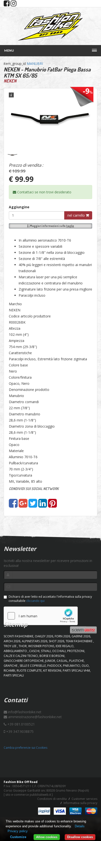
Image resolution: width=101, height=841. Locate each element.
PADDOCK (54, 666)
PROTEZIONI (75, 651)
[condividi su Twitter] (32, 505)
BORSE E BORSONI (51, 656)
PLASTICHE (76, 661)
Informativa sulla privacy (80, 803)
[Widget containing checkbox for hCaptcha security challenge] (41, 616)
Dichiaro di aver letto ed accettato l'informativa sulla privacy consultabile (50, 599)
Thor (23, 646)
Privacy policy (18, 831)
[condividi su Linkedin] (42, 505)
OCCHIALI (59, 651)
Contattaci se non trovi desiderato (43, 192)
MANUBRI (35, 63)
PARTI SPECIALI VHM (76, 670)
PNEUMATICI (71, 666)
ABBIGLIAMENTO (16, 651)
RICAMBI (9, 670)
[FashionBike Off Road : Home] (50, 26)
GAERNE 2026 (81, 636)
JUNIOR (50, 661)
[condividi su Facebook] (13, 505)
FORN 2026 (62, 636)
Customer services (84, 799)
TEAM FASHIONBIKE (79, 641)
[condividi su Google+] (23, 505)
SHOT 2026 (56, 641)
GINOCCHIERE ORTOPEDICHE (24, 661)
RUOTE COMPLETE (29, 670)
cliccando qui (35, 601)
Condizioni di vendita (52, 799)
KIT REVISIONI (52, 670)
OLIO (85, 666)
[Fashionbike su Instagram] (13, 4)
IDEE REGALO (65, 646)
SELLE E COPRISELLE (33, 666)
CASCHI (34, 651)
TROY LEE (10, 646)
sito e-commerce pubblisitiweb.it (28, 795)
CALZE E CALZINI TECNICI (21, 656)
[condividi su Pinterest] (52, 505)
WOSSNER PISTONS (41, 646)
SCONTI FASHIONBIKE (18, 636)
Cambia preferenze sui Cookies (25, 748)
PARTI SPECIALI (14, 675)
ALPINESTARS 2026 (34, 641)
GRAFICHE (11, 666)
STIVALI (46, 651)
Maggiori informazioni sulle (51, 226)
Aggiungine (19, 207)
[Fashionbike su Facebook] (7, 4)
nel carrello (76, 215)
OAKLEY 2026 (44, 636)
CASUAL (62, 661)
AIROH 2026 (12, 641)
